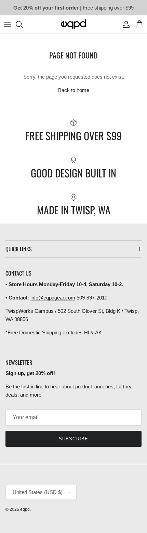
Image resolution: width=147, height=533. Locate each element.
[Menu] (7, 24)
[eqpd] (73, 24)
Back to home (73, 90)
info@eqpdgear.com (52, 298)
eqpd (25, 509)
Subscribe (73, 438)
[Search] (22, 24)
